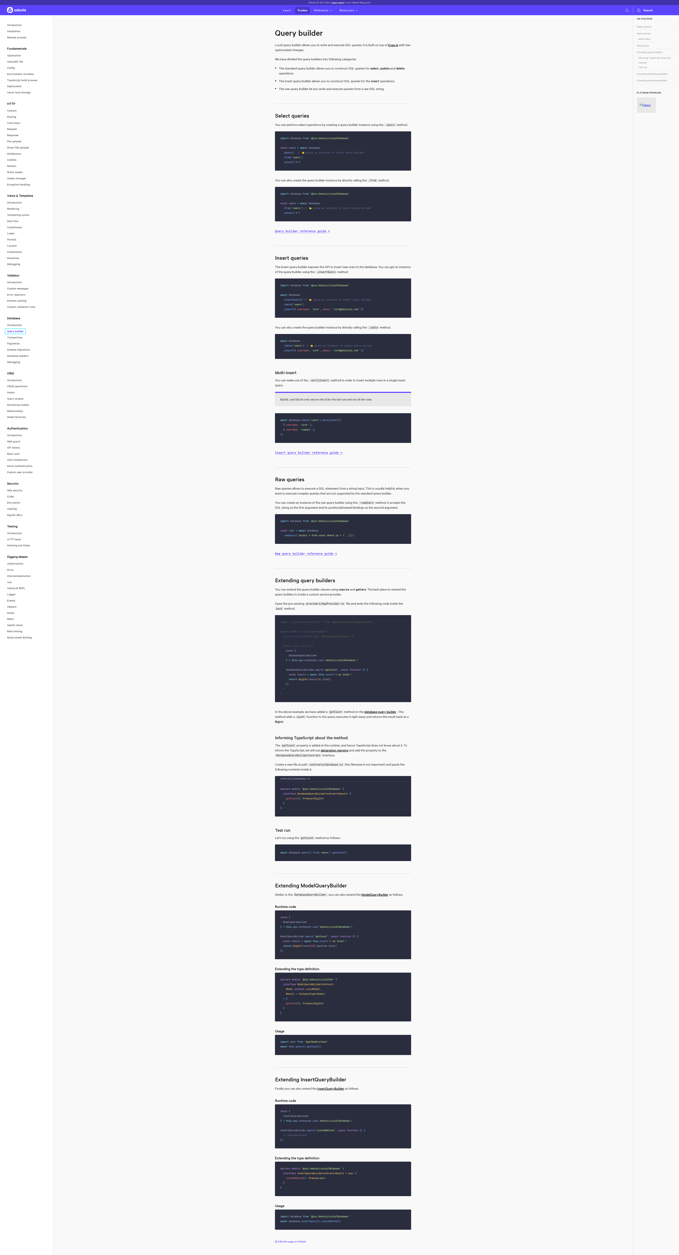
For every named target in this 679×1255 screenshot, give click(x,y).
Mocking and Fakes (18, 545)
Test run (643, 67)
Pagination (13, 343)
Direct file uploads (18, 147)
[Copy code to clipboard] (406, 136)
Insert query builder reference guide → (308, 452)
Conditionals (14, 227)
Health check (15, 625)
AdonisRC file (15, 61)
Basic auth (13, 453)
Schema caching (17, 300)
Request (12, 129)
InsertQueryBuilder (330, 1088)
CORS (10, 496)
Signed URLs (14, 515)
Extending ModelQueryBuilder (652, 73)
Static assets (15, 172)
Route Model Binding (19, 637)
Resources (347, 10)
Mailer (11, 613)
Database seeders (17, 356)
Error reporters (16, 294)
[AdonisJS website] (16, 10)
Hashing (12, 508)
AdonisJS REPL (16, 588)
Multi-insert (644, 38)
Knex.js (393, 45)
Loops (10, 233)
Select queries (644, 26)
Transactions (14, 337)
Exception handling (18, 184)
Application (14, 55)
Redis (10, 619)
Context (12, 110)
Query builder (15, 331)
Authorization (15, 563)
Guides (302, 10)
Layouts (12, 245)
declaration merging (334, 750)
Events (11, 600)
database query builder (380, 712)
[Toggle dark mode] (627, 10)
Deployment (14, 86)
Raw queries (643, 45)
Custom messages (17, 288)
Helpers (11, 606)
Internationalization (18, 576)
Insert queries (644, 33)
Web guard (13, 441)
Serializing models (18, 404)
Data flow (12, 221)
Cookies (11, 159)
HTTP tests (14, 539)
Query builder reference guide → (302, 231)
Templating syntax (18, 215)
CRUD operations (17, 386)
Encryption (13, 502)
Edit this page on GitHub (292, 1241)
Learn (287, 10)
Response (12, 135)
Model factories (16, 417)
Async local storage (19, 92)
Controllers (13, 123)
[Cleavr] (646, 105)
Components (14, 252)
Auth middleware (17, 459)
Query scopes (15, 398)
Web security (15, 490)
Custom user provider (20, 472)
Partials (11, 239)
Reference (321, 10)
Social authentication (19, 466)
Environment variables (20, 74)
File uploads (14, 141)
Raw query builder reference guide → (306, 553)
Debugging (13, 264)
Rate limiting (14, 631)
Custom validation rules (21, 307)
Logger (11, 594)
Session (11, 166)
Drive (10, 569)
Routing (11, 116)
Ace (9, 582)
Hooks (10, 392)
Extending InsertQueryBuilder (652, 80)
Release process (16, 37)
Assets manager (16, 178)
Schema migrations (18, 349)
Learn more (337, 2)
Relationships (15, 411)
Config (11, 67)
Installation (13, 31)
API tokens (13, 447)
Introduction (14, 25)
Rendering (13, 208)
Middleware (14, 153)
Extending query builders (650, 52)
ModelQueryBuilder (374, 894)
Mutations (13, 258)
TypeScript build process (22, 80)
